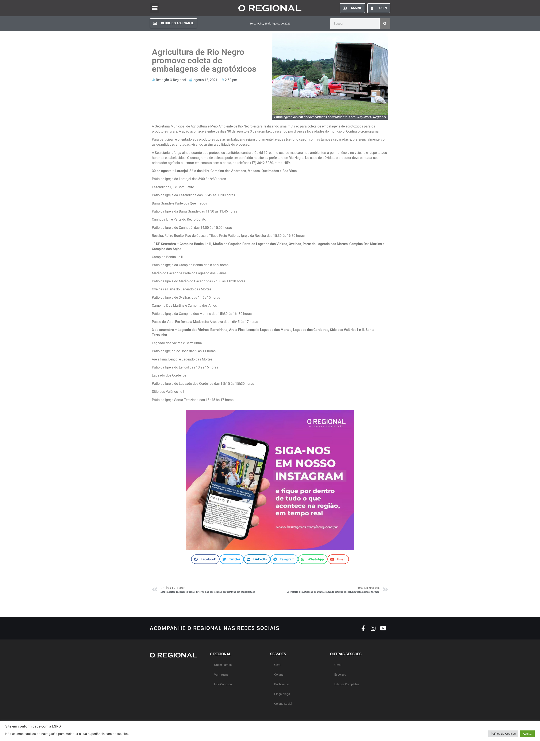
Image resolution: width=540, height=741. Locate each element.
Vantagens (221, 674)
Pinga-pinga (282, 694)
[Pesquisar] (385, 23)
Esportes (340, 674)
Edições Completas (346, 684)
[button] (154, 8)
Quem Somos (223, 665)
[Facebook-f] (363, 628)
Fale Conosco (223, 684)
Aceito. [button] (527, 733)
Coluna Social (283, 704)
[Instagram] (373, 628)
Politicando (281, 684)
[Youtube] (383, 628)
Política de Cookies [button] (503, 733)
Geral (277, 665)
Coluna (279, 674)
